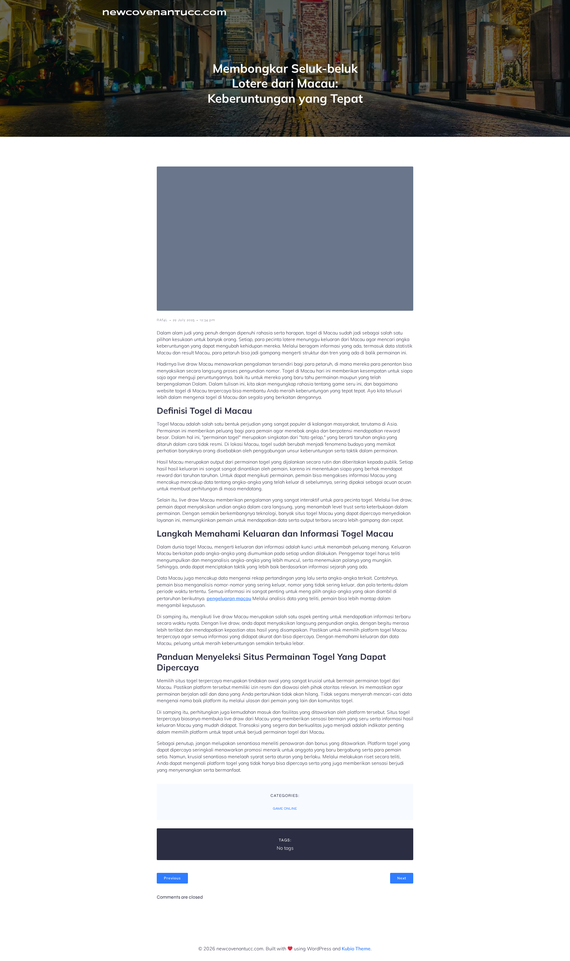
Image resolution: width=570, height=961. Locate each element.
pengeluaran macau (229, 598)
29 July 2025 (184, 320)
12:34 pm (207, 320)
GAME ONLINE (285, 808)
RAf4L (162, 320)
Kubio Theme (356, 949)
